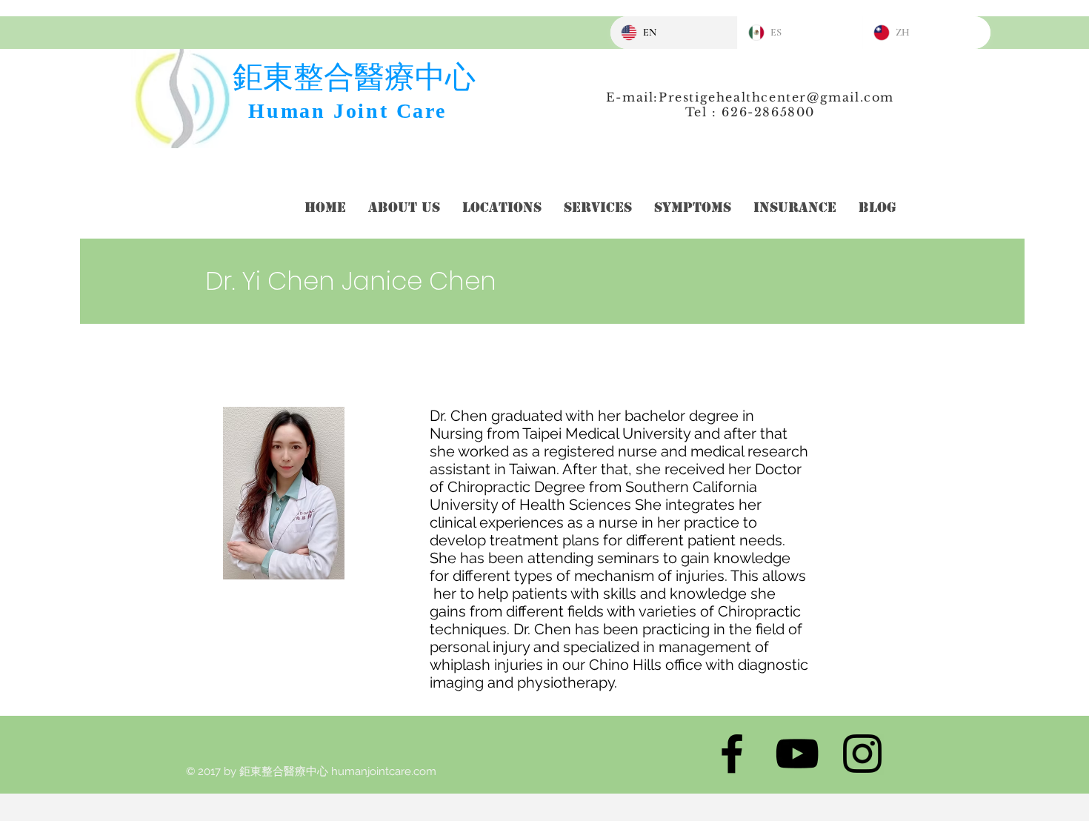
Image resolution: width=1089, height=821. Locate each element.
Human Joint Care (347, 110)
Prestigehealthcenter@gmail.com (776, 97)
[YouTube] (797, 754)
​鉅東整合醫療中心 (354, 77)
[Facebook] (732, 754)
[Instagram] (862, 754)
